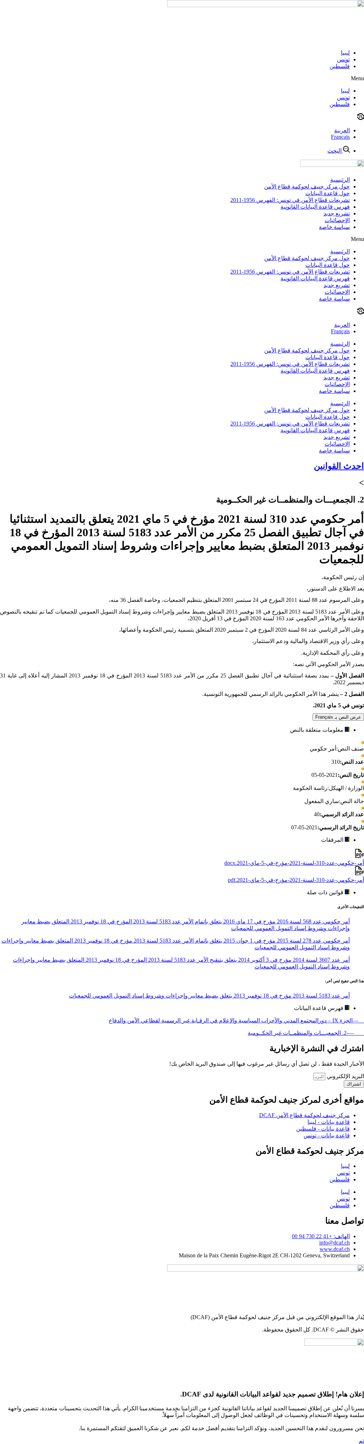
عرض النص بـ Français (338, 717)
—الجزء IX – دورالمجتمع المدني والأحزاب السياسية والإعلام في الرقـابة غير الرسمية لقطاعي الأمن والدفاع (236, 1020)
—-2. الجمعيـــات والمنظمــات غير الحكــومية (306, 1033)
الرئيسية (340, 180)
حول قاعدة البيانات (327, 193)
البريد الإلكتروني (344, 1076)
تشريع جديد (336, 213)
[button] (182, 78)
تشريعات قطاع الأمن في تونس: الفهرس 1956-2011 (290, 200)
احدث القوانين (339, 466)
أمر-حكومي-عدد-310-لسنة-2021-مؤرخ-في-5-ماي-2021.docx (294, 863)
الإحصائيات (337, 220)
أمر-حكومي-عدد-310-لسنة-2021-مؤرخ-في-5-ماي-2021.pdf (296, 880)
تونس (343, 59)
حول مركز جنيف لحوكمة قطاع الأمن (307, 186)
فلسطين (340, 66)
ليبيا (345, 53)
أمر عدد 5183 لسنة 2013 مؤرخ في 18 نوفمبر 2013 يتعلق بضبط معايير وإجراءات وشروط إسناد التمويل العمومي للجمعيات (209, 996)
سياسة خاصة (334, 227)
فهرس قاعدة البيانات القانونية (315, 207)
